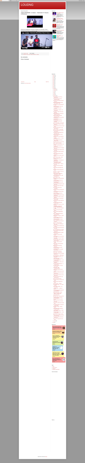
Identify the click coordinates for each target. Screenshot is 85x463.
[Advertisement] (55, 57)
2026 (53, 75)
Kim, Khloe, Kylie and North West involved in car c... (57, 202)
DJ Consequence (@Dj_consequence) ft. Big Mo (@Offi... (58, 305)
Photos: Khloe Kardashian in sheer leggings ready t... (58, 134)
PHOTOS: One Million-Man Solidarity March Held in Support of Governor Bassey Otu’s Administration (57, 337)
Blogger (46, 456)
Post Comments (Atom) (27, 83)
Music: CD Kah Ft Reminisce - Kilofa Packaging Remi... (58, 175)
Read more (54, 333)
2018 (53, 84)
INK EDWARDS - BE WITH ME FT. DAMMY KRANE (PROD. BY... (57, 206)
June (54, 91)
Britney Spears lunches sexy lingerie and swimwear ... (58, 249)
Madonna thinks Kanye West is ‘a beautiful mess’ (57, 119)
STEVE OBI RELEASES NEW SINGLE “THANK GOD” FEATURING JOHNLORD (57, 327)
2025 (53, 76)
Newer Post (22, 81)
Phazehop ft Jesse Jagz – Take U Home (58, 141)
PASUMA (31, 54)
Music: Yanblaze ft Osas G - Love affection (60, 13)
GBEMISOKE (24, 54)
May (54, 92)
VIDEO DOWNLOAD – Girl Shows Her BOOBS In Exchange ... (58, 114)
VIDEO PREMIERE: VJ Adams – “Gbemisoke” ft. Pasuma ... (57, 162)
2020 (53, 82)
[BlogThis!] (30, 53)
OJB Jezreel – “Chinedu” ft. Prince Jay (58, 171)
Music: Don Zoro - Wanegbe (60, 30)
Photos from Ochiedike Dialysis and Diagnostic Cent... (58, 106)
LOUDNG (27, 4)
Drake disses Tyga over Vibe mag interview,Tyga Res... (57, 297)
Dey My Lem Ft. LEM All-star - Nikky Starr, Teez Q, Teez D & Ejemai (57, 332)
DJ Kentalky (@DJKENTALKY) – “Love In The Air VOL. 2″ (58, 260)
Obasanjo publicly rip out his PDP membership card (57, 247)
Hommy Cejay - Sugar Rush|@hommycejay (56, 267)
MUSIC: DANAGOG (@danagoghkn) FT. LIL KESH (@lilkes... (58, 290)
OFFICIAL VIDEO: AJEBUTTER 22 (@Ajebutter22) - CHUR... (57, 173)
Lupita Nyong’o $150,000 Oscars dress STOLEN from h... (58, 117)
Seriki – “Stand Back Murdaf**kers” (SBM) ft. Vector (58, 140)
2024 (53, 77)
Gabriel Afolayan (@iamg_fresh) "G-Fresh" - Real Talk (58, 258)
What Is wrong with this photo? (57, 278)
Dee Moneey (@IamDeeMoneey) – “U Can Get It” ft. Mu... (58, 264)
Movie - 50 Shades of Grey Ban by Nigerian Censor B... (57, 193)
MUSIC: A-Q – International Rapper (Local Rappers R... (58, 219)
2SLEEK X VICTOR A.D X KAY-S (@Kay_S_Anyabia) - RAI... (57, 293)
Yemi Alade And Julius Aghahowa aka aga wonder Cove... (58, 133)
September (55, 90)
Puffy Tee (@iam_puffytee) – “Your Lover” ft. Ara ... (57, 286)
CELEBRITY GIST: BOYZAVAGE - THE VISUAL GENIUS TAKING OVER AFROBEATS (56, 348)
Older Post (47, 81)
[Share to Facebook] (32, 53)
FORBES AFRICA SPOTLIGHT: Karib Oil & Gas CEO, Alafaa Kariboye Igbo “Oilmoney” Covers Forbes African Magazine (57, 354)
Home (35, 81)
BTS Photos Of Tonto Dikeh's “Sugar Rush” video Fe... (58, 128)
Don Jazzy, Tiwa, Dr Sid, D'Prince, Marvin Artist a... (57, 97)
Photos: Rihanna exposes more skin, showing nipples (58, 182)
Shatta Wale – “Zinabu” (56, 172)
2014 (53, 322)
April (54, 93)
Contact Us (54, 368)
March (54, 94)
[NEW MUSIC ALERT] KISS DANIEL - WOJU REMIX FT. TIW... (58, 102)
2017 (53, 85)
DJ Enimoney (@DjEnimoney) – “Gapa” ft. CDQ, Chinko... (58, 312)
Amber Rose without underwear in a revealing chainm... (58, 180)
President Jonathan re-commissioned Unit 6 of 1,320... (58, 199)
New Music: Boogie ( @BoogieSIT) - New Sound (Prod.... (58, 217)
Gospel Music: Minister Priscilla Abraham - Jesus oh (60, 19)
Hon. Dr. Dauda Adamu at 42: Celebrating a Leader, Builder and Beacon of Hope (57, 359)
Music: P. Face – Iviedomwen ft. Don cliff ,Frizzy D (60, 36)
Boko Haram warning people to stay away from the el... (58, 277)
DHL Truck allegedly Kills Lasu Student (58, 229)
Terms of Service (55, 367)
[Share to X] (31, 53)
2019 (53, 83)
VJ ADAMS (37, 54)
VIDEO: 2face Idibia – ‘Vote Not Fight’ (58, 129)
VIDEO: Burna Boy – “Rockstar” (57, 283)
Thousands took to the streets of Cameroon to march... (57, 99)
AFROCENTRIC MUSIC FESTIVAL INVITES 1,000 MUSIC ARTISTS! (56, 342)
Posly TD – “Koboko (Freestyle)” (57, 222)
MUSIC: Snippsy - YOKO (56, 177)
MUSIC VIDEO (28, 54)
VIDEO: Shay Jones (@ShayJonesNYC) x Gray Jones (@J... (58, 315)
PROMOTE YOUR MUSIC (56, 369)
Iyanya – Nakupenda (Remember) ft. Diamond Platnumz (58, 214)
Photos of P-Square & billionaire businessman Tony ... (57, 115)
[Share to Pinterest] (33, 53)
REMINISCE (34, 54)
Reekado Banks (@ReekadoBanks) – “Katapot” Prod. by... (58, 308)
